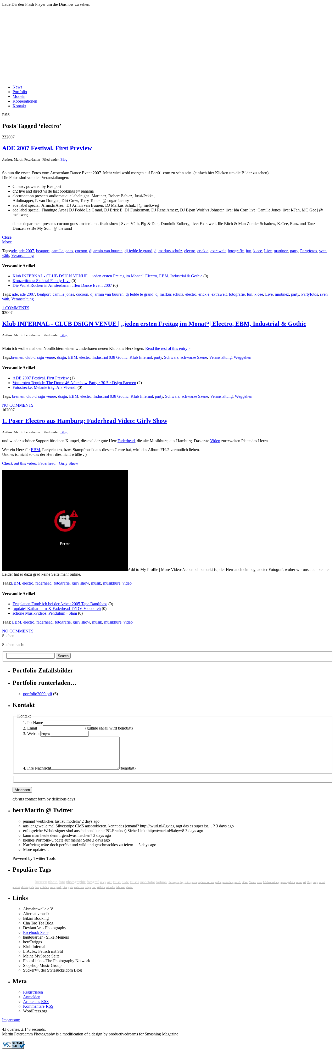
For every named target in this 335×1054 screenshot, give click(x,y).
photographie (76, 882)
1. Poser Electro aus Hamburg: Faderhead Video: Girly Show (84, 420)
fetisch (134, 882)
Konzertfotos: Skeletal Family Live (41, 280)
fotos (188, 882)
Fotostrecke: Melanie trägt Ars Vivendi (44, 387)
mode (194, 882)
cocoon (81, 251)
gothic (218, 882)
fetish (117, 882)
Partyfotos (308, 251)
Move (7, 242)
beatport (42, 251)
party (294, 251)
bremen (17, 357)
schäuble (44, 887)
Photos (252, 882)
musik (96, 583)
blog (309, 882)
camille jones (62, 251)
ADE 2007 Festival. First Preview (47, 148)
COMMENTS (15, 308)
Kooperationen (25, 101)
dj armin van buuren (105, 251)
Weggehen (242, 357)
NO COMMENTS (18, 405)
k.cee (257, 251)
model (322, 882)
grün (70, 887)
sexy (103, 882)
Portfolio (20, 91)
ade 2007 (26, 251)
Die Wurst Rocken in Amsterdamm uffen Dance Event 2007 (62, 285)
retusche (110, 887)
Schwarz (171, 357)
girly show (80, 583)
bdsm (259, 882)
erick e (202, 251)
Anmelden (31, 997)
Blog (64, 159)
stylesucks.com (206, 882)
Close (7, 237)
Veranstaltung (22, 255)
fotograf (93, 882)
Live (268, 251)
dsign (61, 357)
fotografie (236, 251)
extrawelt (218, 251)
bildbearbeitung (271, 882)
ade (14, 251)
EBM (72, 357)
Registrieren (33, 992)
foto (62, 882)
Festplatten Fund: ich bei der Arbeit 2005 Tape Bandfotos (60, 604)
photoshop (227, 882)
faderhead (43, 583)
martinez (281, 251)
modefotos (147, 882)
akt (109, 882)
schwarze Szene (194, 357)
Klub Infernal (141, 357)
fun (248, 251)
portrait (16, 887)
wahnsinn (79, 887)
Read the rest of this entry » (168, 348)
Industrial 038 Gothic (109, 357)
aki (304, 882)
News (17, 87)
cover (299, 882)
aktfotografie (27, 887)
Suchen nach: (13, 644)
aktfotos (101, 887)
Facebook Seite (35, 932)
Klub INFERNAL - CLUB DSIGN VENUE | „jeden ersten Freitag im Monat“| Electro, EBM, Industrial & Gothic (107, 276)
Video (215, 441)
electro (189, 251)
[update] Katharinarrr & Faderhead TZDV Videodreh (57, 608)
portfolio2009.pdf (37, 694)
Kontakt (19, 106)
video (127, 583)
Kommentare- (38, 1006)
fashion (161, 882)
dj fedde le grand (138, 251)
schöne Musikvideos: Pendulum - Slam (45, 613)
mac (94, 887)
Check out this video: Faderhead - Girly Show (40, 463)
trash (59, 887)
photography (175, 882)
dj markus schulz (168, 251)
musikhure (111, 583)
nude (125, 882)
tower (52, 887)
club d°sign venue (40, 357)
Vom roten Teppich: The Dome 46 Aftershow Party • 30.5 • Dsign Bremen (74, 382)
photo (53, 882)
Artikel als (36, 1001)
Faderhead (126, 441)
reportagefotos (288, 882)
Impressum (11, 1020)
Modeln (19, 96)
